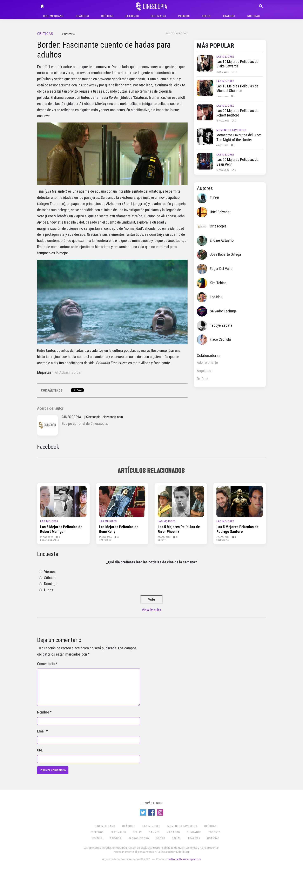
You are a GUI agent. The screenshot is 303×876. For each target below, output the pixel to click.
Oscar (160, 838)
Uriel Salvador (220, 212)
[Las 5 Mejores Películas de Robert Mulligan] (63, 501)
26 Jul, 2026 (222, 72)
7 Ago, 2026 (222, 96)
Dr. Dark (202, 379)
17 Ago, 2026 (222, 169)
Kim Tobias (218, 283)
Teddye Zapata (221, 325)
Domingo (50, 584)
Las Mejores (225, 56)
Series (206, 16)
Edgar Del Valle (221, 268)
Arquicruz (204, 371)
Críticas (107, 16)
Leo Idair (216, 297)
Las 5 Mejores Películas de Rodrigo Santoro (237, 529)
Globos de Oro (138, 838)
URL (40, 750)
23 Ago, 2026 (46, 537)
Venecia (97, 838)
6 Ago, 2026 (222, 145)
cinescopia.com (113, 417)
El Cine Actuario (222, 240)
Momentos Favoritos (231, 130)
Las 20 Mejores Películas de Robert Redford (237, 113)
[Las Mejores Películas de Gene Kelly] (122, 501)
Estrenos (132, 16)
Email (41, 731)
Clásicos (82, 16)
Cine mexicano (53, 16)
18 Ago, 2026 (223, 120)
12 (235, 72)
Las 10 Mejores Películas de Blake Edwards (237, 63)
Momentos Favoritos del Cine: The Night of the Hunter (238, 137)
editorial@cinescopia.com (184, 859)
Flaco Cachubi (220, 339)
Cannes (154, 832)
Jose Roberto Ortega (225, 254)
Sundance (194, 832)
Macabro (173, 832)
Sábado (49, 578)
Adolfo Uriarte (207, 362)
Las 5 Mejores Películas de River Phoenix (179, 529)
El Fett (214, 198)
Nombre (43, 712)
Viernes (50, 571)
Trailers (229, 16)
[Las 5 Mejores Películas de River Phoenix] (181, 501)
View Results (151, 610)
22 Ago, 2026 (223, 537)
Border (77, 372)
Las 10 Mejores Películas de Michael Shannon (237, 88)
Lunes (48, 590)
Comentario (46, 664)
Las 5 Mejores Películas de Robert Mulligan (61, 529)
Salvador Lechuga (223, 311)
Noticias (253, 16)
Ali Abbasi (62, 372)
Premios (184, 16)
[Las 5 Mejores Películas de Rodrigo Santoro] (239, 501)
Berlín (137, 832)
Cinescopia (68, 34)
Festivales (158, 16)
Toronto (214, 832)
